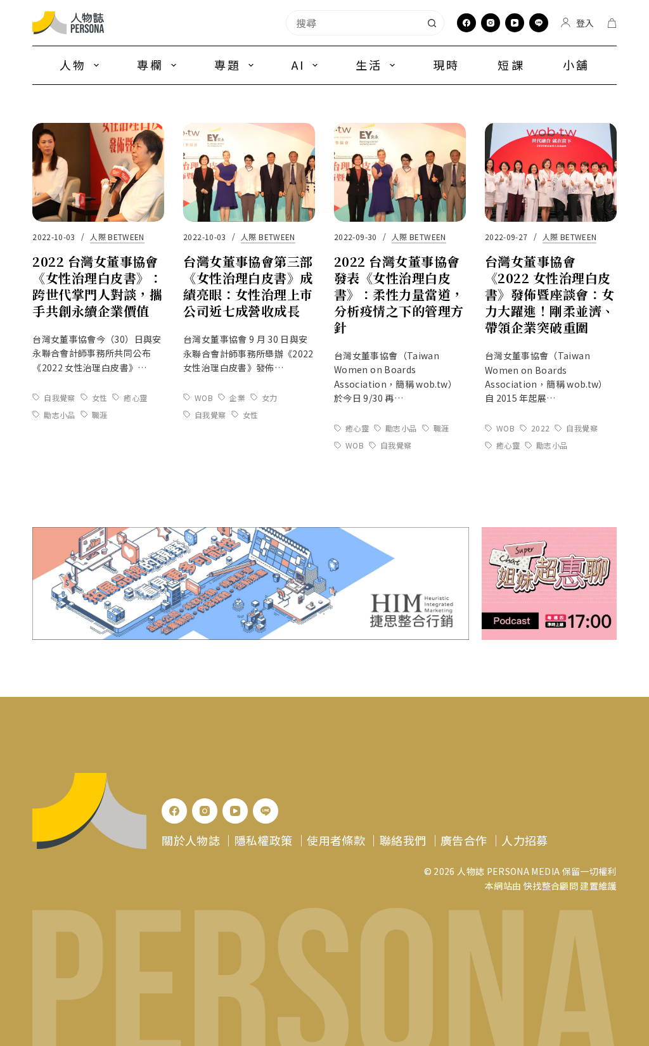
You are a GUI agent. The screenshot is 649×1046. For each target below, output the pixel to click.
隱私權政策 (264, 840)
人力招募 (524, 840)
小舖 (576, 64)
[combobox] (353, 22)
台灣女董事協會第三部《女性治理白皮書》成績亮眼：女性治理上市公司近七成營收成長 (248, 286)
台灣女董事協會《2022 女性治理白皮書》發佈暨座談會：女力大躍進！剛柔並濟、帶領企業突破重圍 (550, 294)
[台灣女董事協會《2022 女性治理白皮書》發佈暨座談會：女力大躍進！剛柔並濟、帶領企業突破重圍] (551, 172)
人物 (73, 64)
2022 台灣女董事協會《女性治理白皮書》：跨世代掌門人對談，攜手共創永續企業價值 (97, 286)
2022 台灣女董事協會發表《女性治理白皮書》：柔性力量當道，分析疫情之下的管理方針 (399, 294)
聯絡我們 (403, 840)
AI (298, 64)
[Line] (538, 22)
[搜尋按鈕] (432, 23)
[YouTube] (514, 22)
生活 (369, 64)
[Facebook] (466, 22)
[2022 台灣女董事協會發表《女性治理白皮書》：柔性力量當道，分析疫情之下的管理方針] (400, 172)
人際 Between (117, 236)
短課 (511, 64)
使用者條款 (336, 840)
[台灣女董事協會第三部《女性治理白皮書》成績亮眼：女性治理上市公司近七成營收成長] (249, 172)
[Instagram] (490, 22)
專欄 (150, 64)
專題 (227, 64)
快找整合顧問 (551, 885)
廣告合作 (463, 840)
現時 (446, 64)
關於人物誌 (191, 840)
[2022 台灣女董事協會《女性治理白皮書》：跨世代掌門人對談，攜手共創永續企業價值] (98, 172)
